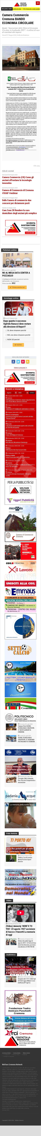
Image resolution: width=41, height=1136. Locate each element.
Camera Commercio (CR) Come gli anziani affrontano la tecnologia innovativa (18, 180)
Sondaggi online (11, 298)
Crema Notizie (16, 1052)
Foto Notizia (11, 833)
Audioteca (10, 955)
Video (8, 901)
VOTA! (19, 345)
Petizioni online (10, 250)
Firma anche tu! (18, 287)
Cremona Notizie (6, 1052)
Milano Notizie (26, 1052)
